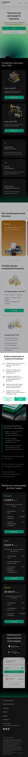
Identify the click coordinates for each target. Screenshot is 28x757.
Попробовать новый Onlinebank (19, 399)
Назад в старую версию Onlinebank (8, 399)
